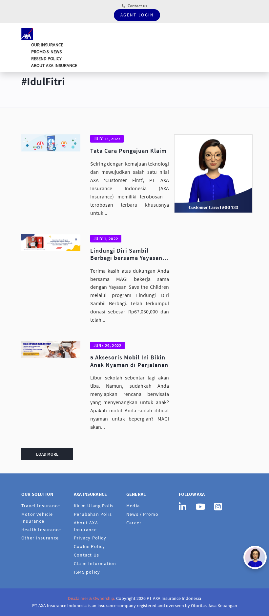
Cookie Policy (89, 546)
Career (133, 523)
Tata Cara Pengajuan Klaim (128, 150)
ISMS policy (87, 572)
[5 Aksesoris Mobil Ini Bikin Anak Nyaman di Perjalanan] (50, 349)
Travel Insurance (40, 506)
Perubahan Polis (93, 514)
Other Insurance (40, 538)
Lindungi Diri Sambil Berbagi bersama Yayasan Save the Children (126, 254)
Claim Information (95, 563)
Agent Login (137, 15)
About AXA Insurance (54, 65)
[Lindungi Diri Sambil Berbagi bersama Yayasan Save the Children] (50, 242)
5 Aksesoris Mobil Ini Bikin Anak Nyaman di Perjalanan (129, 361)
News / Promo (142, 514)
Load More (47, 454)
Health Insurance (41, 530)
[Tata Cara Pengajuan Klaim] (50, 142)
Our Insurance (47, 45)
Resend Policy (46, 58)
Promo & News (46, 52)
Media (133, 506)
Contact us (137, 6)
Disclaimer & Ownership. (91, 598)
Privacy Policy (90, 538)
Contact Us (86, 555)
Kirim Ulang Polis (94, 506)
